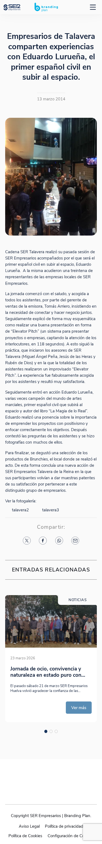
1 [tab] (46, 731)
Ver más (78, 707)
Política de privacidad (64, 826)
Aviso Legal (29, 826)
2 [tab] (51, 731)
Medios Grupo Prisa (51, 789)
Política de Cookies (25, 836)
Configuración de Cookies (71, 836)
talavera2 (20, 510)
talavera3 (50, 510)
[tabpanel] (51, 658)
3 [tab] (56, 731)
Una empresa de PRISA (51, 776)
